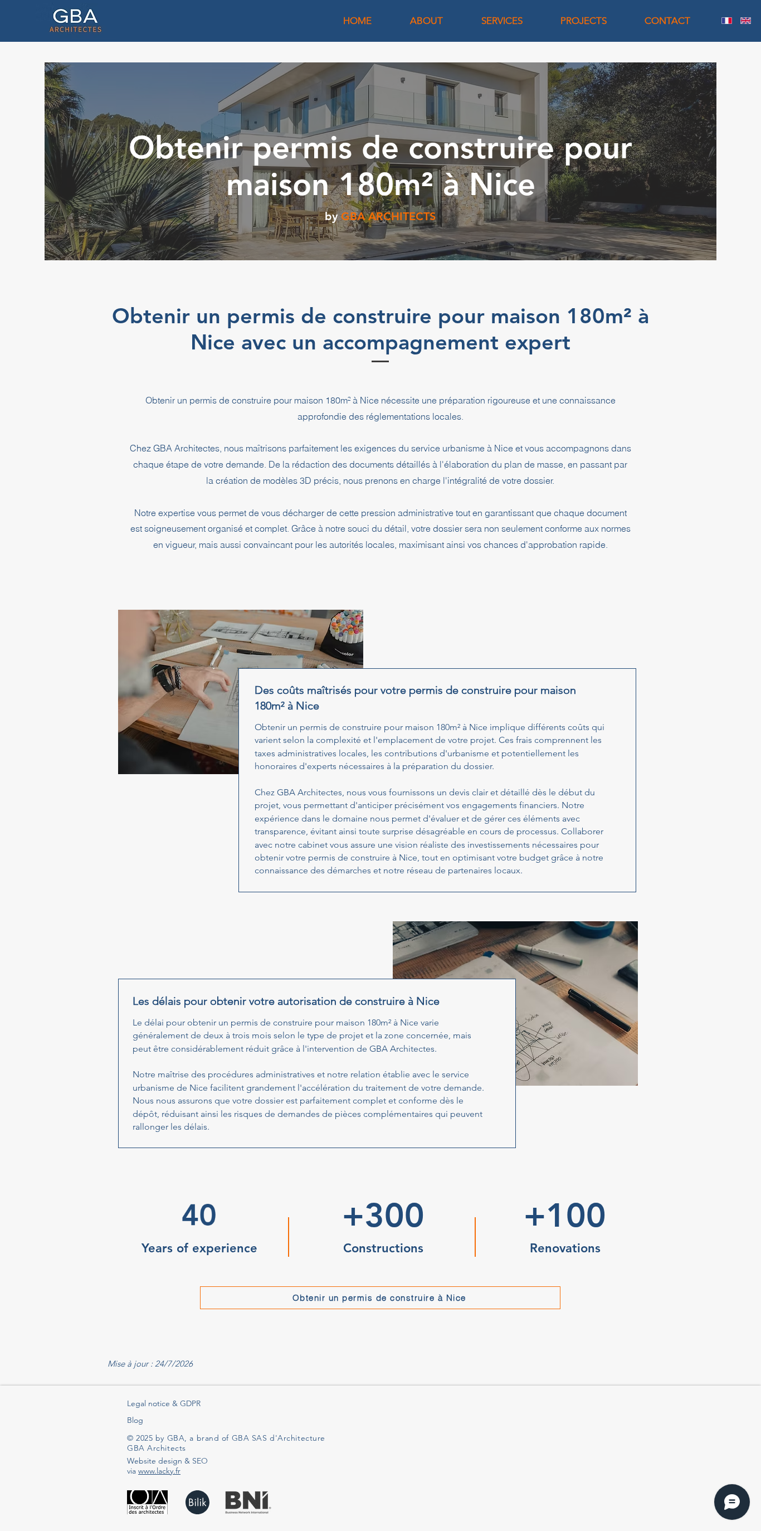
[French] (727, 20)
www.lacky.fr (159, 1471)
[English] (745, 20)
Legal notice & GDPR (164, 1403)
